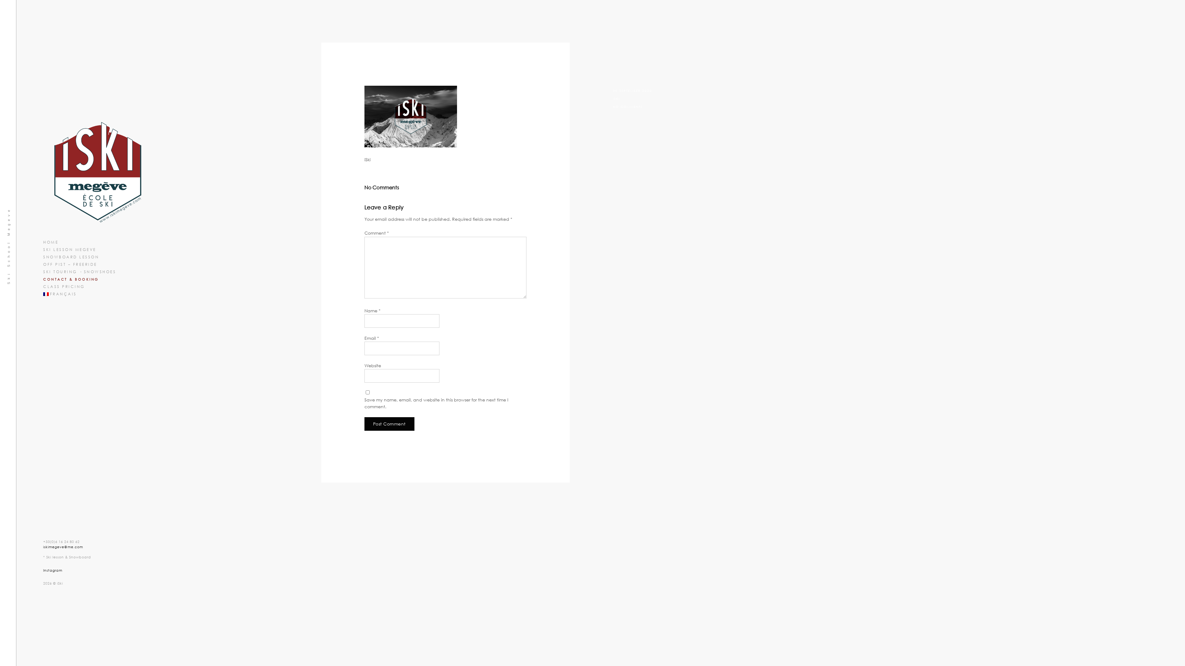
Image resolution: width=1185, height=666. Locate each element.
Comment (376, 233)
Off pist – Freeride (70, 264)
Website (372, 365)
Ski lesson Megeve (69, 249)
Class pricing (64, 286)
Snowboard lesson (71, 257)
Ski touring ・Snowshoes (79, 271)
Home (50, 242)
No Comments (628, 107)
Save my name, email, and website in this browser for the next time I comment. (436, 403)
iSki (616, 99)
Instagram (52, 570)
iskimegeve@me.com (63, 547)
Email (371, 338)
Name (372, 310)
